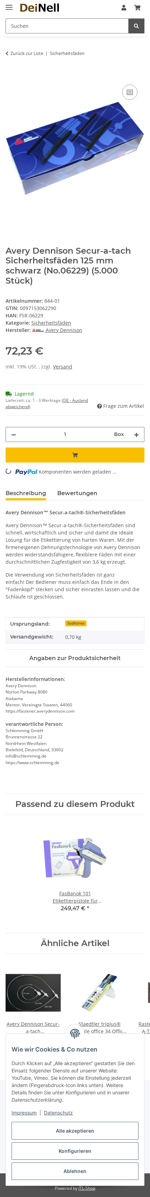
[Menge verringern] (13, 434)
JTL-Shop (86, 1188)
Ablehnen (75, 1171)
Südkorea (75, 623)
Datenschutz (58, 1113)
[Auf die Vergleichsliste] (129, 92)
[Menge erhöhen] (136, 434)
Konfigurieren (75, 1151)
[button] (124, 8)
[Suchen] (136, 25)
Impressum (24, 1113)
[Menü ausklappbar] (9, 4)
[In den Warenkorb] (11, 75)
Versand (62, 366)
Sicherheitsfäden (51, 322)
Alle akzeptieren (75, 1131)
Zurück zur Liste (26, 53)
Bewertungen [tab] (77, 493)
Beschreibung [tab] (26, 493)
